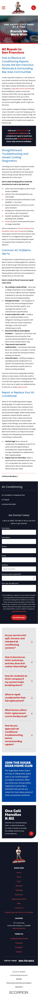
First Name (6, 528)
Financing (8, 221)
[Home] (18, 8)
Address (5, 565)
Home (19, 872)
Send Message (19, 617)
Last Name (6, 537)
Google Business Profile (19, 938)
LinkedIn (19, 952)
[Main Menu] (3, 7)
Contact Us (19, 908)
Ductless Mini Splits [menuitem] (9, 504)
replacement (22, 387)
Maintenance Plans (19, 899)
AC (23, 77)
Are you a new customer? (11, 574)
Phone (4, 546)
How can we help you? (10, 583)
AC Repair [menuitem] (5, 500)
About (19, 877)
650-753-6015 (26, 961)
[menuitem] (19, 979)
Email (4, 556)
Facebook (19, 943)
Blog (19, 903)
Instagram (19, 947)
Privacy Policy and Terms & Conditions (19, 912)
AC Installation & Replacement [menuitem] (13, 495)
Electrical (19, 886)
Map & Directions (19, 928)
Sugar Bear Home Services (21, 89)
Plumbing (19, 890)
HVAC (19, 881)
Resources (19, 895)
